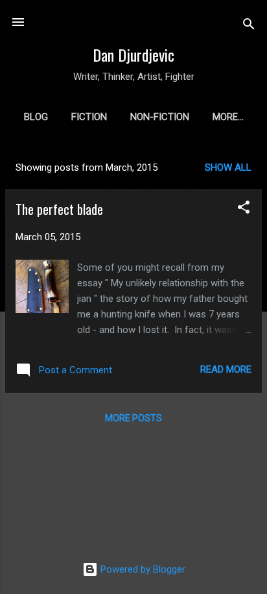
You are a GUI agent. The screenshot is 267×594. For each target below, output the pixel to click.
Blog (36, 117)
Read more (225, 369)
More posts (133, 418)
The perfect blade (59, 209)
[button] (243, 209)
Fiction (89, 117)
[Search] (249, 26)
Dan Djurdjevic (133, 54)
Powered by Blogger (141, 569)
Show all (228, 167)
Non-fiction (159, 117)
